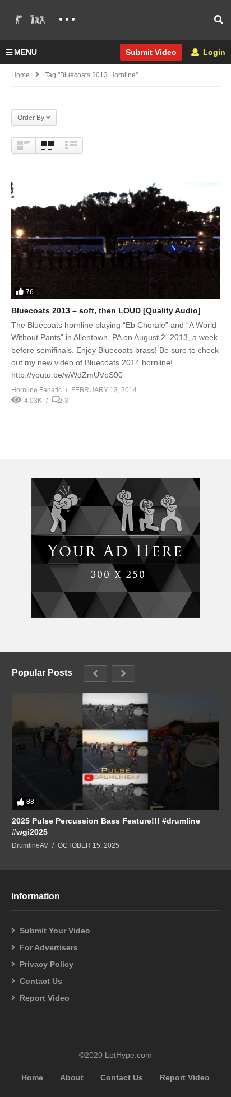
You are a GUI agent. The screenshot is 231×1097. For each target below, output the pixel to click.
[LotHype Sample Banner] (115, 615)
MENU (25, 52)
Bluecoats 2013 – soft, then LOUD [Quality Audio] (106, 310)
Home (20, 75)
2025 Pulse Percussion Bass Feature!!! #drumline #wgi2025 (106, 826)
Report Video (45, 997)
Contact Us (41, 981)
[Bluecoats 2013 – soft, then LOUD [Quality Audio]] (115, 240)
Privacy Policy (46, 964)
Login (213, 52)
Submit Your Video (55, 930)
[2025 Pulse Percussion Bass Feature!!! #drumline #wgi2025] (115, 751)
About (72, 1077)
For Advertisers (49, 947)
